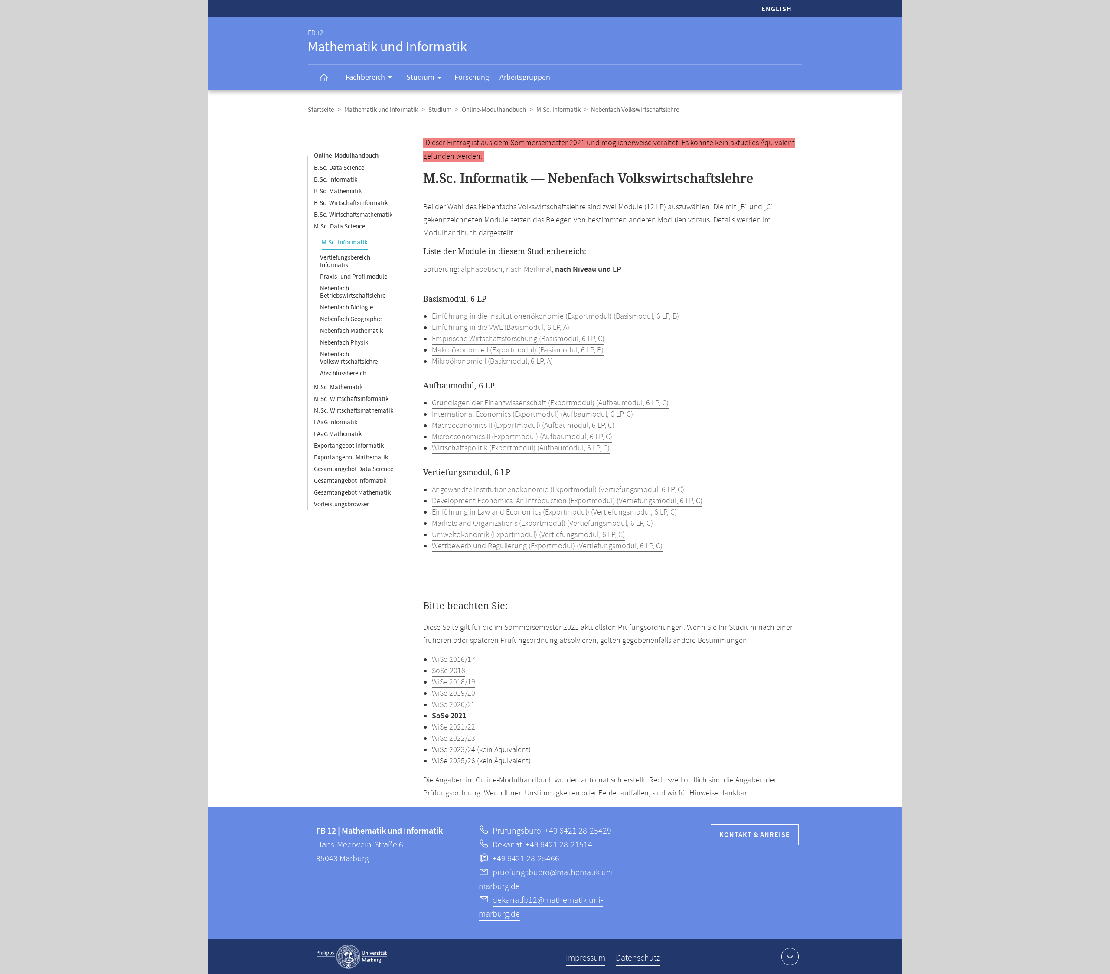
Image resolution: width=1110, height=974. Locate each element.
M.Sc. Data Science (339, 226)
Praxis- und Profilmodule (353, 277)
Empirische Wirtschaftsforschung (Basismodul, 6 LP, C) (518, 339)
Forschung (471, 77)
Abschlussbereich (343, 373)
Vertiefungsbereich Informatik (345, 261)
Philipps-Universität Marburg (352, 957)
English (776, 9)
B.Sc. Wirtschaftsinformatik (351, 203)
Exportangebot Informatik (349, 446)
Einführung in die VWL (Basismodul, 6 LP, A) (500, 327)
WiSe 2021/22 (453, 727)
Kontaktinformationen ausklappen (790, 956)
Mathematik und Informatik (381, 110)
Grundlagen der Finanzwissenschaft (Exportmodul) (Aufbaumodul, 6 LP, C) (550, 403)
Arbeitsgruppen (525, 77)
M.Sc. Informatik (558, 110)
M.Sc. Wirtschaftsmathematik (353, 411)
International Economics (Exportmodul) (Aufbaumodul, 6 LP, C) (532, 414)
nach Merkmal (529, 269)
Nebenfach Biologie (346, 307)
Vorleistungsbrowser (341, 504)
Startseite (321, 110)
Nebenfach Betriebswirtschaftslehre (352, 292)
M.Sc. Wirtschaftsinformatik (351, 399)
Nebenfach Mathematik (351, 331)
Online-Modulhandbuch (494, 110)
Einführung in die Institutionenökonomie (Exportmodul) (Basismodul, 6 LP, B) (555, 316)
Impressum (585, 958)
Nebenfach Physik (344, 343)
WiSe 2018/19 (453, 682)
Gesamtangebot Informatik (350, 481)
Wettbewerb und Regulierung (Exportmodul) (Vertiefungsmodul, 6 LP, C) (547, 546)
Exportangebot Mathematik (351, 457)
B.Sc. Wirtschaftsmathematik (353, 215)
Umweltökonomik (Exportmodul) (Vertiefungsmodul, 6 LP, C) (528, 535)
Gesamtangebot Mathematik (352, 493)
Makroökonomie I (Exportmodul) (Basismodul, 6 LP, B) (518, 350)
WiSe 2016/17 (453, 660)
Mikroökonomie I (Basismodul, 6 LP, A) (492, 361)
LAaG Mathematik (338, 434)
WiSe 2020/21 (453, 705)
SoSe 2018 (448, 671)
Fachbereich (365, 77)
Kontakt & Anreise (754, 835)
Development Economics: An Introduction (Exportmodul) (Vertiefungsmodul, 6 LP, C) (567, 501)
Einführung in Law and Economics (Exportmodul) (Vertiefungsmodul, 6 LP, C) (554, 512)
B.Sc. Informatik (335, 180)
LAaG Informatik (335, 422)
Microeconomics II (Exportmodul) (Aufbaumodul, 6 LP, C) (522, 437)
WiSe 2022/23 (453, 738)
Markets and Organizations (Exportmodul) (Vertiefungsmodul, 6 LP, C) (542, 523)
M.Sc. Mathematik (338, 387)
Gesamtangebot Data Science (353, 469)
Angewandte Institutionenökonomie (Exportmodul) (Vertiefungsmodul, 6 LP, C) (558, 490)
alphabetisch (482, 269)
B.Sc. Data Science (339, 168)
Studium (420, 77)
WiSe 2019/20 (453, 693)
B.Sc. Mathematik (338, 191)
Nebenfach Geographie (351, 319)
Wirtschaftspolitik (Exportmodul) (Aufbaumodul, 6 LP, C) (521, 448)
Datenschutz (638, 958)
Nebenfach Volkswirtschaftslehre (349, 358)
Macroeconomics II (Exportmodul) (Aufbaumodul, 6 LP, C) (523, 425)
